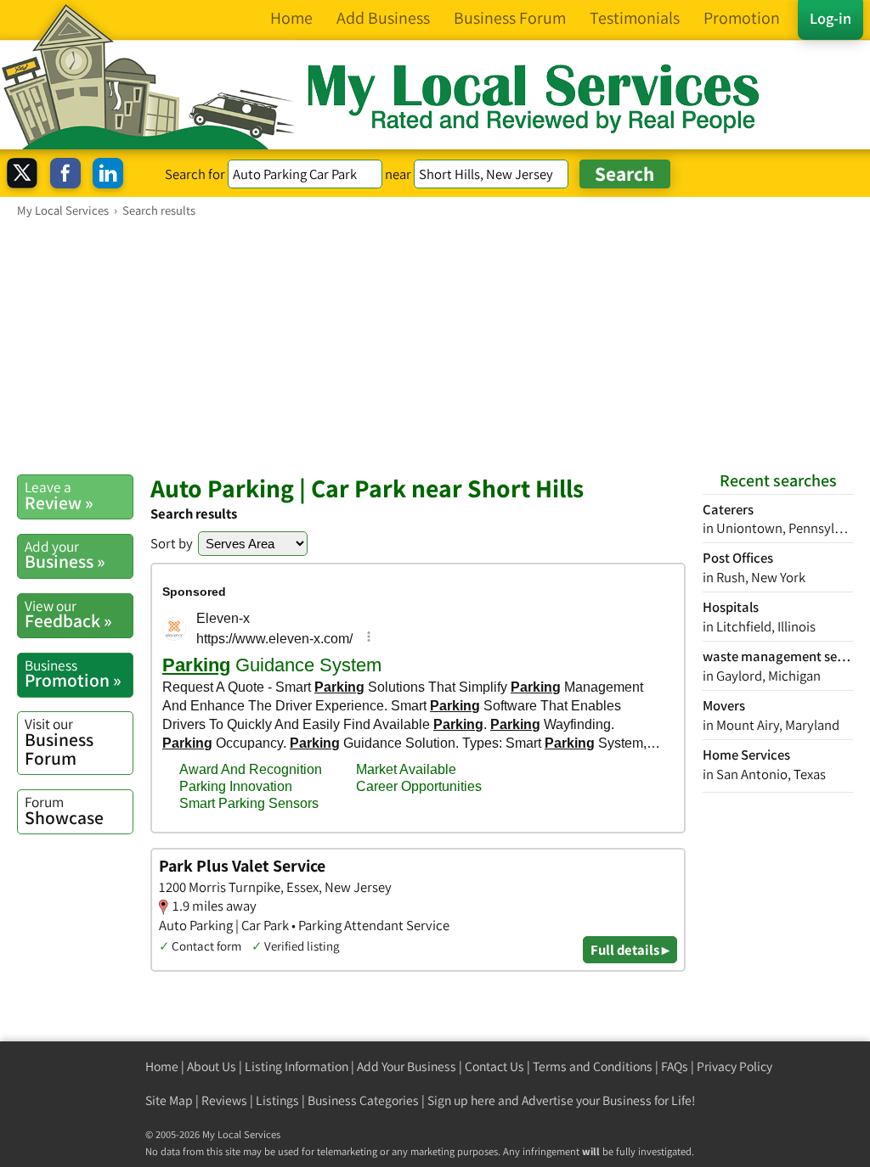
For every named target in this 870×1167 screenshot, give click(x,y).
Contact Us (494, 1066)
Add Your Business (406, 1066)
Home (161, 1066)
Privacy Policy (734, 1066)
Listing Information (296, 1066)
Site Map (169, 1100)
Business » (65, 555)
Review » (59, 495)
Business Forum (59, 741)
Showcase (64, 810)
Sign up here (461, 1100)
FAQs (674, 1066)
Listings (277, 1100)
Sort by (171, 543)
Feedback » (68, 614)
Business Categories (363, 1100)
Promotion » (73, 674)
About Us (211, 1066)
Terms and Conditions (592, 1066)
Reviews (224, 1100)
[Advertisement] (435, 345)
